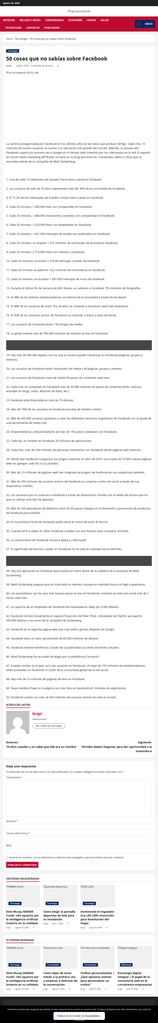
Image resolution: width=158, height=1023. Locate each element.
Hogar (91, 20)
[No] (154, 1014)
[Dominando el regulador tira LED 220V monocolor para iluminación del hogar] (98, 896)
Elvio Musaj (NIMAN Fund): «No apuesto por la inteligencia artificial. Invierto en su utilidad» (22, 917)
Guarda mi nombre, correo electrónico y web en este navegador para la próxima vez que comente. (66, 857)
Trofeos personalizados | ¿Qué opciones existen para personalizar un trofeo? (97, 979)
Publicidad (52, 27)
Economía (75, 20)
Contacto (33, 27)
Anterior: (41, 744)
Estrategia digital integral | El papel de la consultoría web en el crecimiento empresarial (135, 979)
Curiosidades (54, 20)
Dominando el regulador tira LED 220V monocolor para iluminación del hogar (97, 917)
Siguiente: (117, 746)
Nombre (12, 821)
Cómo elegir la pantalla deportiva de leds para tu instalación (59, 915)
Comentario (14, 777)
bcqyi (9, 65)
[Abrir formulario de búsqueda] (132, 24)
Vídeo (149, 24)
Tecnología (13, 27)
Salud (105, 20)
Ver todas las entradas (49, 726)
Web (8, 845)
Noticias (9, 20)
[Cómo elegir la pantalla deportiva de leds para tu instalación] (60, 896)
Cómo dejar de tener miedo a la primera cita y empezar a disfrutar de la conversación (60, 979)
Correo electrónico (18, 833)
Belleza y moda (30, 20)
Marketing (126, 964)
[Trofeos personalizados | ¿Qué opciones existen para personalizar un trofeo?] (98, 957)
